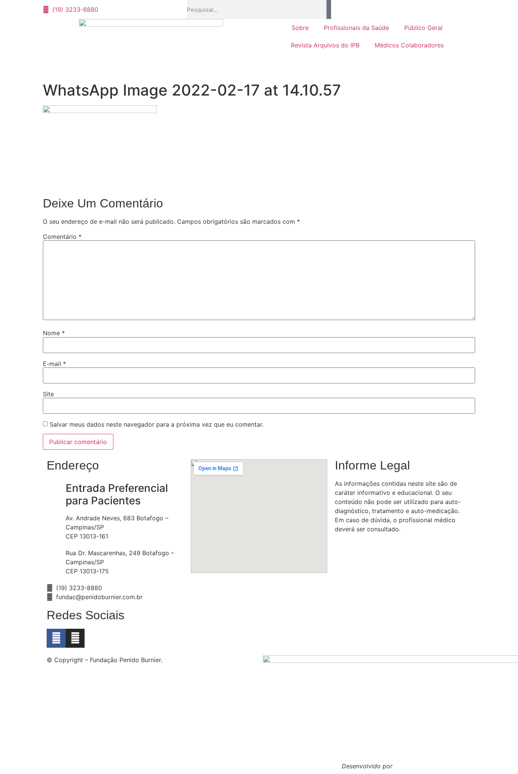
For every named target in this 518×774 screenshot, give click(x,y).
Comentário (62, 237)
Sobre (300, 27)
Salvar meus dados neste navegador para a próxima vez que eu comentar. (157, 424)
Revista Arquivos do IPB (325, 45)
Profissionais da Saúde (356, 27)
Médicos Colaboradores (409, 45)
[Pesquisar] (328, 9)
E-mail (54, 364)
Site (48, 394)
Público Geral (423, 27)
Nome (54, 333)
